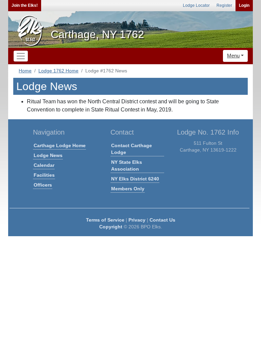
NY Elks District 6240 (135, 178)
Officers (43, 185)
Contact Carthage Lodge (131, 149)
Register (224, 5)
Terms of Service (105, 220)
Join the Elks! (25, 5)
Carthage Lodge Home (60, 145)
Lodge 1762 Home (58, 70)
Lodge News (48, 155)
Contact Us (162, 220)
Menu (233, 55)
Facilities (44, 175)
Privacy (136, 220)
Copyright (110, 226)
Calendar (44, 165)
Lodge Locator (196, 5)
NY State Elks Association (126, 165)
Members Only (127, 188)
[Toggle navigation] (21, 56)
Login (244, 5)
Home (25, 70)
